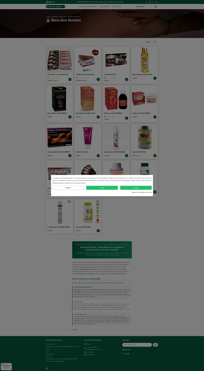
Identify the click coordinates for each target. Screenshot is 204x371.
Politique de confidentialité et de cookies (142, 192)
